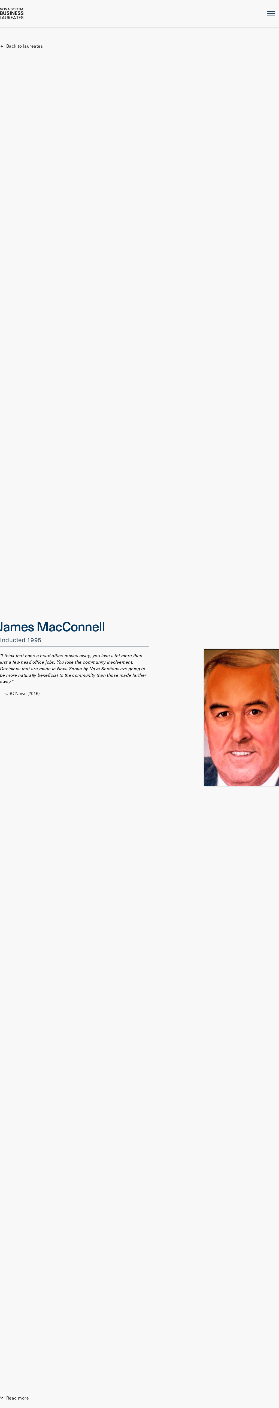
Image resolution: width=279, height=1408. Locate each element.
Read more (17, 1397)
